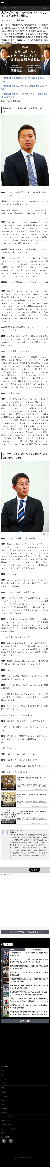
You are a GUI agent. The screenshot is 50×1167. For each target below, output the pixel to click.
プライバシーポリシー (9, 1129)
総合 (4, 8)
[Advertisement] (25, 902)
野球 (14, 8)
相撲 (44, 8)
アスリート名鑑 (6, 1117)
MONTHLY (37, 949)
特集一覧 (4, 1112)
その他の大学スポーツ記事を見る (25, 932)
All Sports (4, 1096)
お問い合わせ (6, 1124)
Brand (3, 1105)
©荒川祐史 (45, 188)
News (3, 1101)
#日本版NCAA (6, 875)
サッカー (24, 8)
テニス (3, 1092)
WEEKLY (12, 949)
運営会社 (4, 1133)
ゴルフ (34, 8)
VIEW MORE (25, 1021)
